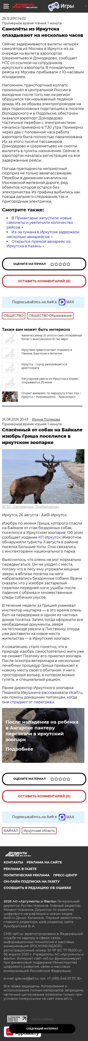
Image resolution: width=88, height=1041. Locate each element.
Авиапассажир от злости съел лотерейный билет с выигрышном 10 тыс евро (51, 337)
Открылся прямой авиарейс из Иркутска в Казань (39, 243)
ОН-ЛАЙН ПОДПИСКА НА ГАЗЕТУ (32, 881)
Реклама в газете (20, 869)
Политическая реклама (27, 875)
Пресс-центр (65, 875)
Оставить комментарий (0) (44, 281)
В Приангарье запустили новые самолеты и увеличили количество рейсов (40, 223)
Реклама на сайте (44, 862)
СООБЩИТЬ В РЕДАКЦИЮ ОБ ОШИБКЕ (37, 888)
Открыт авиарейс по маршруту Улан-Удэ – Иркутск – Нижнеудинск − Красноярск (51, 394)
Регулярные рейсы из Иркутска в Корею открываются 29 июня (49, 380)
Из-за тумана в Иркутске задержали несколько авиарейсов (43, 234)
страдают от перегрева (32, 702)
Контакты (13, 862)
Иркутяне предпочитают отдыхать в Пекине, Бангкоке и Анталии (46, 351)
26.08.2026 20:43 (15, 419)
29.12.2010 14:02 (14, 18)
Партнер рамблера (42, 1019)
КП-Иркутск (49, 537)
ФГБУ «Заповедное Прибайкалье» (30, 507)
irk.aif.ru (75, 692)
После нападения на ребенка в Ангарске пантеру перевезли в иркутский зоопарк (42, 730)
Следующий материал (42, 1028)
